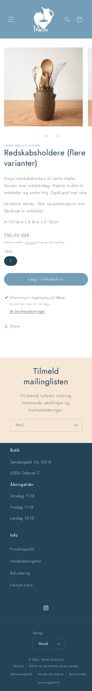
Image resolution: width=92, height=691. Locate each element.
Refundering (20, 573)
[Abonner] (76, 425)
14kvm (45, 660)
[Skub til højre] (57, 136)
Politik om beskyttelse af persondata (53, 666)
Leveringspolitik (49, 682)
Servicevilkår (78, 674)
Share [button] (15, 326)
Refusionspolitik (21, 674)
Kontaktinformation (51, 674)
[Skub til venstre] (34, 136)
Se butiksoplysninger (27, 311)
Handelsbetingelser (26, 561)
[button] (11, 19)
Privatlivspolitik (22, 549)
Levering (30, 242)
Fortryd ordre (21, 585)
